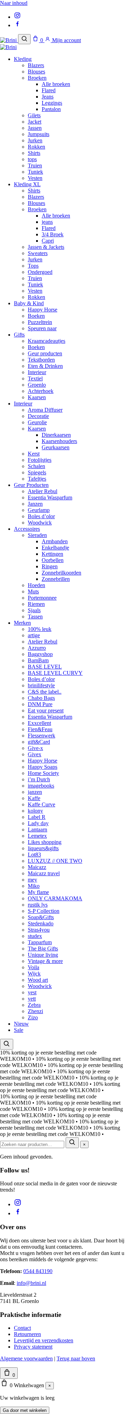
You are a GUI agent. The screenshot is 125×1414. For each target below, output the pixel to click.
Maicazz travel (44, 873)
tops (32, 159)
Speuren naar (42, 328)
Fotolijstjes (39, 460)
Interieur (37, 372)
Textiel (35, 378)
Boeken (36, 316)
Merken (22, 623)
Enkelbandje (55, 548)
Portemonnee (42, 598)
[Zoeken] (24, 39)
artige (34, 635)
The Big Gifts (43, 948)
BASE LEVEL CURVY (55, 673)
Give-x (35, 748)
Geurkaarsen (55, 447)
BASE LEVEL (45, 667)
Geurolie (37, 422)
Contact (22, 1328)
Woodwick (40, 523)
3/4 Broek (53, 234)
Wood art (38, 980)
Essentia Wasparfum (50, 497)
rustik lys (38, 905)
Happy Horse (42, 310)
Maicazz (37, 867)
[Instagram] (17, 17)
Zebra (34, 1005)
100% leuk (39, 629)
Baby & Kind (29, 303)
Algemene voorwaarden (26, 1358)
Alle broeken (56, 84)
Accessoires (27, 529)
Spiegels (37, 472)
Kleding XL (27, 184)
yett (32, 999)
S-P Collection (43, 911)
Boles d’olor (41, 516)
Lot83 (34, 855)
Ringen (50, 566)
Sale (18, 1030)
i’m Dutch (39, 779)
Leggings (52, 103)
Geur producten (45, 353)
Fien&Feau (40, 729)
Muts (33, 591)
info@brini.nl (31, 1283)
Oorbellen (53, 560)
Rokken (36, 147)
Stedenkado (40, 923)
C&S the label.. (44, 692)
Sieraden (37, 535)
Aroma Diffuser (45, 410)
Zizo (33, 1017)
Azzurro (37, 648)
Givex (34, 754)
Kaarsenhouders (59, 441)
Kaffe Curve (41, 804)
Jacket (34, 122)
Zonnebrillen (56, 579)
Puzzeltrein (40, 322)
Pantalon (51, 109)
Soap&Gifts (41, 917)
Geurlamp (39, 510)
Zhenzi (35, 1011)
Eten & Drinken (45, 366)
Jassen (35, 128)
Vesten (35, 178)
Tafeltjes (37, 479)
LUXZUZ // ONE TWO (55, 861)
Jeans (47, 97)
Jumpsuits (38, 134)
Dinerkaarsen (56, 435)
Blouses (36, 71)
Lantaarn (37, 829)
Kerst (34, 454)
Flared (49, 90)
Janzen (35, 504)
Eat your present (46, 710)
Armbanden (55, 541)
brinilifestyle (41, 685)
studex (35, 936)
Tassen (35, 616)
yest (32, 992)
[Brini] (9, 40)
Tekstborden (41, 360)
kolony (35, 811)
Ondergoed (40, 272)
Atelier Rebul (42, 491)
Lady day (38, 823)
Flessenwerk (41, 735)
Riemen (36, 604)
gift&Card (39, 742)
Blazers (36, 65)
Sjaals (34, 610)
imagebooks (41, 786)
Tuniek (35, 172)
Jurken (35, 140)
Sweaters (38, 253)
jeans (47, 222)
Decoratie (38, 416)
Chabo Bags (41, 698)
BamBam (38, 660)
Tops (33, 266)
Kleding (23, 59)
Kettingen (52, 554)
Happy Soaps (42, 767)
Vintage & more (45, 961)
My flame (38, 892)
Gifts (19, 335)
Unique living (43, 955)
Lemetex (37, 836)
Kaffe (34, 798)
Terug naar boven (76, 1358)
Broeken (37, 78)
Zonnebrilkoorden (61, 573)
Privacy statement (33, 1347)
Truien (35, 165)
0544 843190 (37, 1271)
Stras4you (39, 930)
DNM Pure (40, 704)
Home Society (43, 773)
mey (32, 880)
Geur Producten (31, 485)
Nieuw (21, 1024)
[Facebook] (17, 25)
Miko (34, 886)
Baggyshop (40, 654)
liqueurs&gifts (43, 848)
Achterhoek (40, 391)
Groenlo (37, 385)
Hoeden (36, 585)
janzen (35, 792)
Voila (33, 967)
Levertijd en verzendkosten (43, 1340)
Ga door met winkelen (25, 1410)
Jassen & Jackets (46, 247)
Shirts (34, 153)
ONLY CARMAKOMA (55, 898)
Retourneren (27, 1334)
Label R (36, 817)
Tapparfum (40, 942)
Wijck (34, 974)
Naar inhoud (13, 3)
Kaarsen (37, 397)
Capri (48, 241)
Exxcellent (39, 723)
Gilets (34, 115)
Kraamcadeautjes (46, 341)
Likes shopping (44, 842)
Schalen (36, 466)
